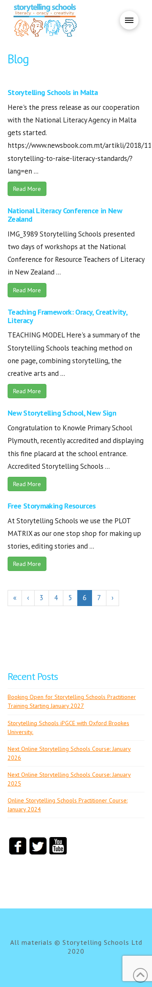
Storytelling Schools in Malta (53, 92)
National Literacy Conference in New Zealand (65, 215)
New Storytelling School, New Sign (62, 413)
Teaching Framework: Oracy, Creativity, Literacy (67, 316)
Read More (27, 189)
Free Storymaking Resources (52, 506)
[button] (129, 20)
